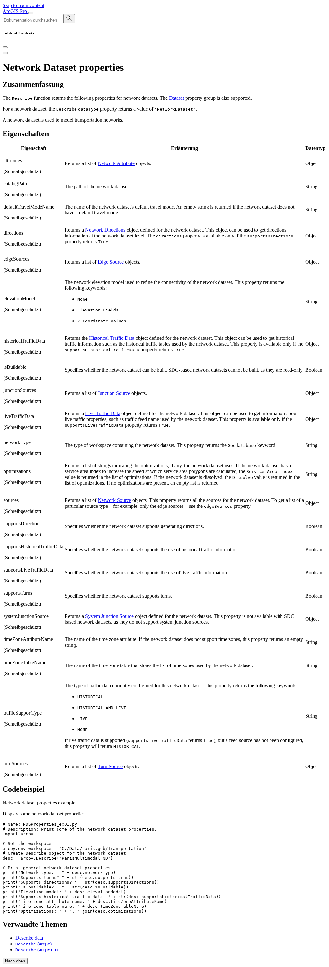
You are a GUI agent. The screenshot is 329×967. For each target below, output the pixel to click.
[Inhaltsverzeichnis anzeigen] (5, 53)
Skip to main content (23, 5)
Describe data (29, 938)
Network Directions (105, 230)
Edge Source (111, 262)
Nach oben (15, 961)
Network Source (114, 500)
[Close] (5, 47)
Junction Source (114, 393)
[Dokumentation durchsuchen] (69, 18)
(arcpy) (33, 943)
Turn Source (110, 766)
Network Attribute (116, 163)
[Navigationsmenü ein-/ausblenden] (30, 13)
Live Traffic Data (102, 413)
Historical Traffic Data (111, 338)
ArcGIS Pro (15, 11)
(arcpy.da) (36, 949)
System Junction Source (109, 616)
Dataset (176, 98)
